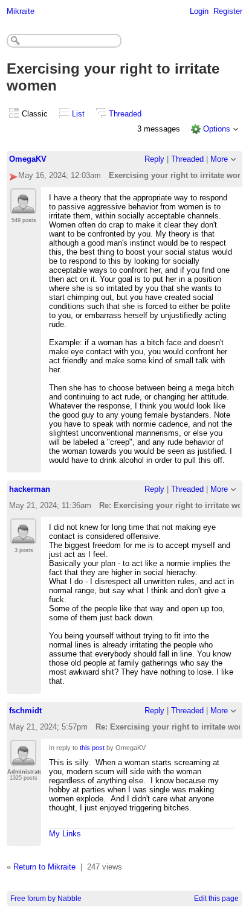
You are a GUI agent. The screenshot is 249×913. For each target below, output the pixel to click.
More (219, 159)
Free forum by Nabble (46, 898)
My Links (65, 833)
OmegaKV (28, 159)
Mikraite (20, 11)
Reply (154, 159)
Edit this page (216, 898)
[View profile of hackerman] (23, 537)
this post (92, 747)
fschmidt (25, 710)
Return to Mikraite (44, 866)
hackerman (29, 489)
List (78, 113)
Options (216, 128)
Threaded (125, 113)
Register (227, 11)
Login (199, 11)
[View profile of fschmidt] (23, 758)
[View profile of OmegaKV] (23, 207)
